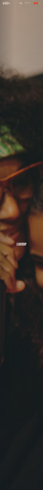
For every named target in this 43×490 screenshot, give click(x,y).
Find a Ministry (21, 3)
